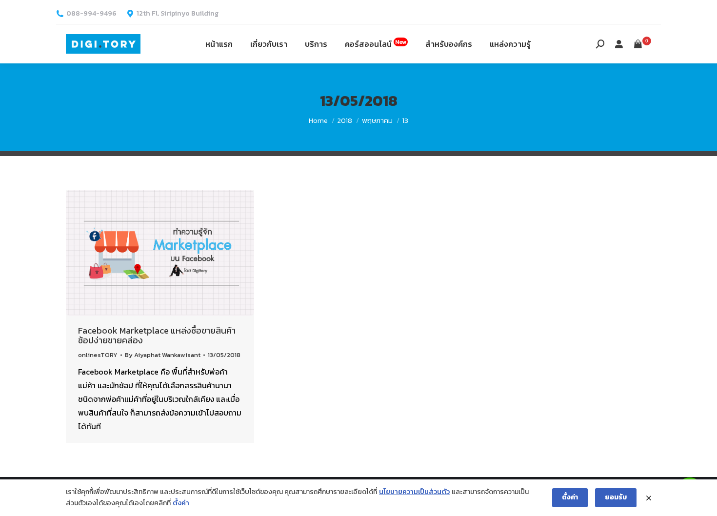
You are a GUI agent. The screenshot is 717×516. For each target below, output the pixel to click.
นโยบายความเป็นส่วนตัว (414, 492)
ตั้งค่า (181, 503)
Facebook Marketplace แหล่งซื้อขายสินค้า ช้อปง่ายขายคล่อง (157, 335)
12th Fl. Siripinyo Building (178, 14)
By (162, 354)
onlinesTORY (98, 354)
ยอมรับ (616, 497)
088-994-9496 (91, 14)
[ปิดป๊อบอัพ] (648, 498)
